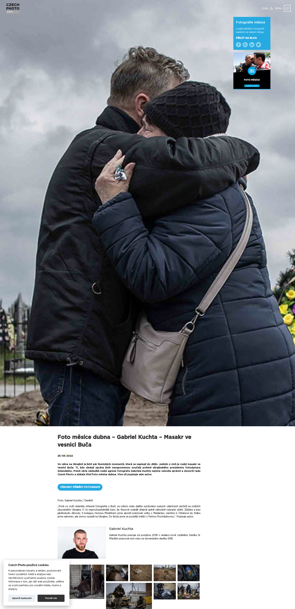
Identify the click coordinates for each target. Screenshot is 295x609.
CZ (262, 9)
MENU (278, 8)
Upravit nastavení (21, 598)
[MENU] (287, 8)
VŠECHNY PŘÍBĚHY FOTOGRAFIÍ (80, 487)
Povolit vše (51, 598)
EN (267, 9)
